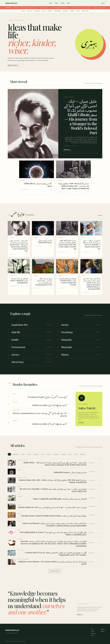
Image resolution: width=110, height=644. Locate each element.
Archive (62, 3)
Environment (57, 10)
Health (44, 10)
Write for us (93, 633)
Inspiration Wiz (16, 454)
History (78, 10)
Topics (56, 3)
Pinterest (102, 631)
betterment (11, 3)
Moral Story (85, 10)
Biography (65, 10)
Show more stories (55, 571)
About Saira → (81, 422)
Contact (92, 631)
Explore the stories (13, 65)
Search (103, 3)
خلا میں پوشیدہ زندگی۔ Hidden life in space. (43, 7)
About (68, 3)
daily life (29, 10)
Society (23, 10)
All (9, 454)
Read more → (80, 614)
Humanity (50, 10)
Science (72, 10)
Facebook (103, 629)
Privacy (92, 635)
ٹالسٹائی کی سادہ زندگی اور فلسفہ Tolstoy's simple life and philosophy (98, 7)
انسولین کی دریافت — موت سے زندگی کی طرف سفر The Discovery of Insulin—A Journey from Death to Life (81, 7)
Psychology (37, 10)
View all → (100, 215)
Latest (50, 3)
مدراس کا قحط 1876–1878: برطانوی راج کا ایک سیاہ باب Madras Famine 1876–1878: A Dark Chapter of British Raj (59, 7)
